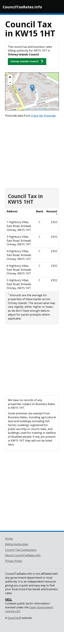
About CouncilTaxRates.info (23, 555)
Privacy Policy (13, 561)
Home (9, 539)
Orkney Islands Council (24, 61)
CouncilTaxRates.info (22, 7)
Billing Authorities (16, 544)
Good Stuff (14, 618)
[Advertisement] (32, 152)
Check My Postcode (43, 115)
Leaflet (28, 108)
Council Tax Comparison (20, 550)
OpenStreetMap (40, 108)
